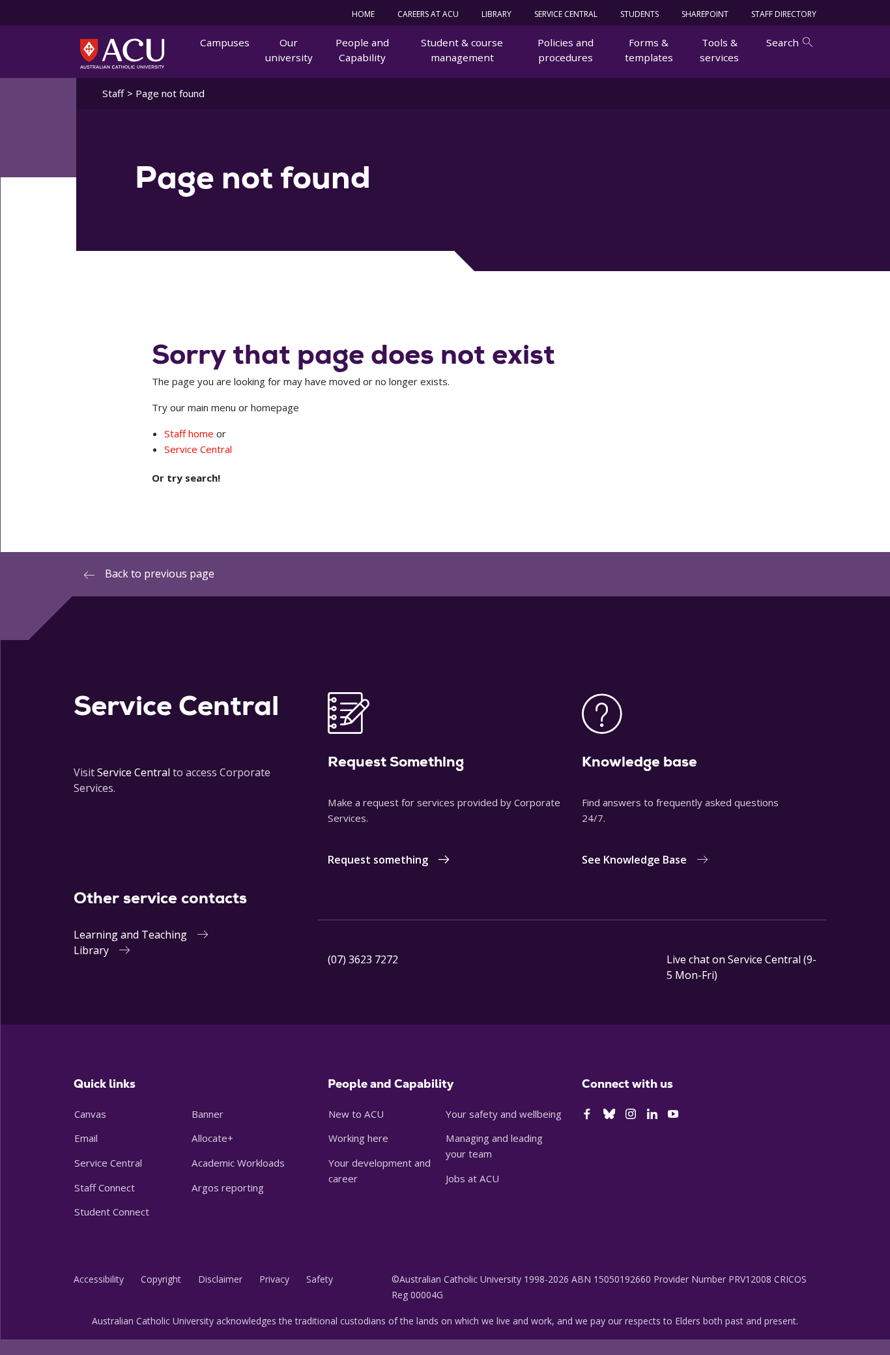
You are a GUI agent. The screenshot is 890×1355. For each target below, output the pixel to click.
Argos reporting (228, 1187)
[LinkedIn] (652, 1114)
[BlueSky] (609, 1114)
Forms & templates (649, 50)
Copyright (161, 1279)
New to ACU (356, 1113)
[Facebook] (587, 1114)
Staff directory (783, 14)
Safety (319, 1279)
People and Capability (362, 50)
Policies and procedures (566, 50)
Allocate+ (212, 1137)
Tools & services (719, 50)
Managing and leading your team (494, 1145)
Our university (289, 50)
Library (91, 950)
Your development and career (379, 1170)
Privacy (274, 1279)
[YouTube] (673, 1114)
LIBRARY (496, 14)
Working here (358, 1137)
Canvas (90, 1113)
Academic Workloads (238, 1162)
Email (86, 1137)
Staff (113, 93)
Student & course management (462, 50)
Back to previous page (159, 573)
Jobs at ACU (472, 1178)
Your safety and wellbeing (504, 1113)
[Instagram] (630, 1114)
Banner (207, 1113)
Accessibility (99, 1279)
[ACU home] (122, 53)
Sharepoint (705, 14)
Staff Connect (104, 1187)
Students (639, 14)
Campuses (225, 42)
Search (782, 42)
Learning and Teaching (130, 934)
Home (363, 14)
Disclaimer (220, 1279)
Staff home (189, 433)
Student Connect (111, 1211)
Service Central (565, 14)
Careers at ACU (428, 14)
